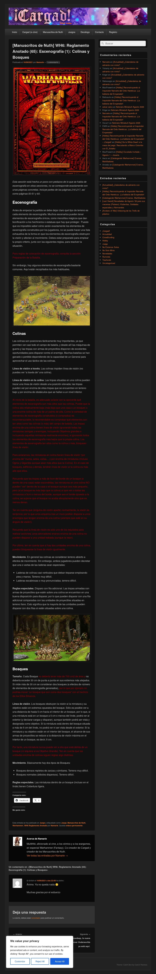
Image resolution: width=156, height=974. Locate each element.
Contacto (99, 32)
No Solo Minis (108, 250)
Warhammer (17, 825)
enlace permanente (74, 825)
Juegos (71, 32)
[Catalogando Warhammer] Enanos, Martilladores (123, 197)
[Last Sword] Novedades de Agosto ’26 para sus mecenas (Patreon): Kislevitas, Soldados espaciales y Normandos (123, 204)
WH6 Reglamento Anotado (35, 825)
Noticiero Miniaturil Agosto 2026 (130, 106)
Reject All (39, 961)
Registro (113, 32)
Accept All (59, 961)
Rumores (106, 256)
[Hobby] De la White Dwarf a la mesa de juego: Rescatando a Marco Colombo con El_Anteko (122, 145)
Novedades (107, 253)
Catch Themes (141, 964)
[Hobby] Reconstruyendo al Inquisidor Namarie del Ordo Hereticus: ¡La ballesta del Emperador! (121, 90)
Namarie (40, 62)
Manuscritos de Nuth (53, 32)
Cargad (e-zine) (30, 32)
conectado (35, 918)
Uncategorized (108, 263)
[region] (39, 952)
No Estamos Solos (110, 247)
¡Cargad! (106, 230)
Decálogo (85, 32)
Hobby (105, 240)
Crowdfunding (108, 237)
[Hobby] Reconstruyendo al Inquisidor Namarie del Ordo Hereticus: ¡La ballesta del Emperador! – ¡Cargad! (123, 138)
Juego (42, 822)
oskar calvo (107, 106)
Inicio (14, 32)
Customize (20, 961)
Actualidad (107, 234)
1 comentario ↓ (53, 62)
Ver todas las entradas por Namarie (47, 855)
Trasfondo (106, 259)
